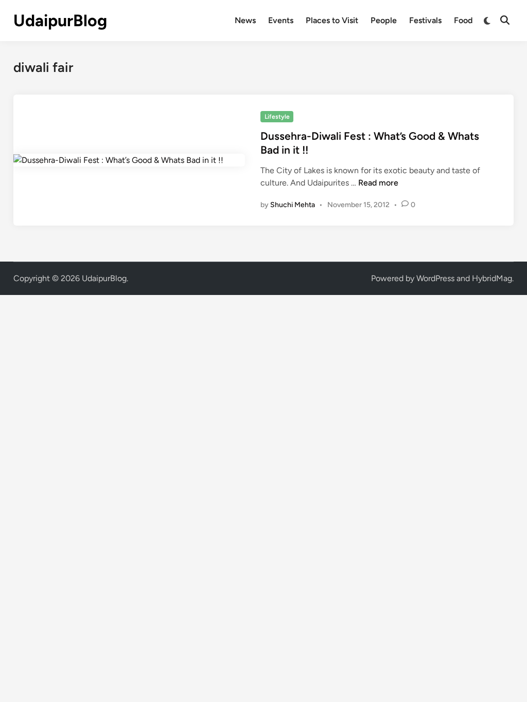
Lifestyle (277, 116)
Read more (378, 183)
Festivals (425, 20)
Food (463, 20)
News (245, 20)
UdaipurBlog (60, 20)
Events (280, 20)
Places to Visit (332, 20)
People (384, 20)
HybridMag (492, 278)
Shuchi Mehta (292, 204)
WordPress (435, 278)
